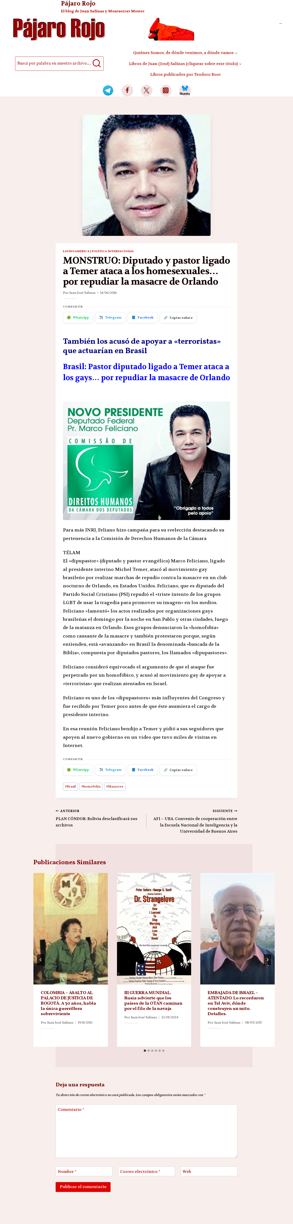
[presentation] (70, 928)
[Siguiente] (267, 959)
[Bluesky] (185, 90)
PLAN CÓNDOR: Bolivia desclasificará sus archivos (96, 818)
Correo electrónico (140, 1171)
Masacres (114, 786)
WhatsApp (78, 317)
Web (187, 1171)
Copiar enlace (178, 318)
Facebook (143, 317)
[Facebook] (127, 90)
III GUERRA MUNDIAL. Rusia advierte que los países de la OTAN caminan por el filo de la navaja (153, 1001)
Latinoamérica (76, 251)
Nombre (67, 1171)
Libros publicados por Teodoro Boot (185, 74)
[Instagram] (166, 90)
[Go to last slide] (40, 959)
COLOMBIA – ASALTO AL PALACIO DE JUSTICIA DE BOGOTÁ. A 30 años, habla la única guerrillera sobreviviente (68, 1003)
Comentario (71, 1109)
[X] (146, 90)
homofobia (90, 786)
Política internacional (113, 251)
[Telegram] (108, 90)
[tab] (145, 1051)
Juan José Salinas (82, 293)
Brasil (70, 786)
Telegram (110, 317)
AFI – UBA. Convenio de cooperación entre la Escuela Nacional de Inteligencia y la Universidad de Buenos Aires (195, 821)
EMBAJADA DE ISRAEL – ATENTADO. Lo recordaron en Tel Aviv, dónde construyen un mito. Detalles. (236, 1003)
